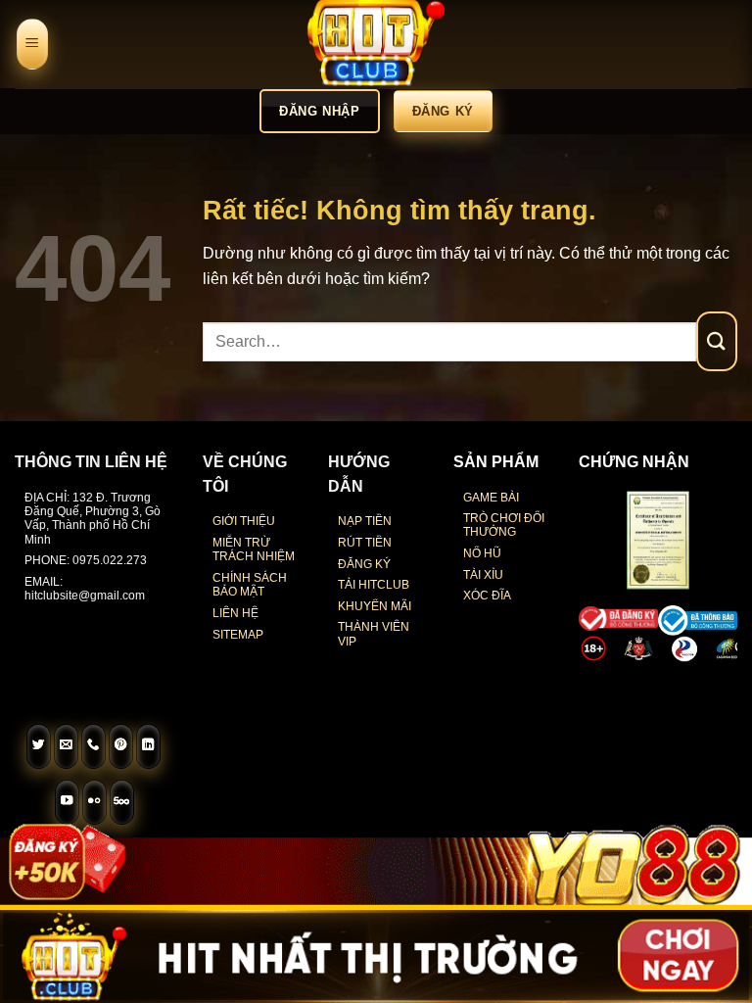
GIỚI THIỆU (243, 521)
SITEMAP (237, 635)
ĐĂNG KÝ (364, 564)
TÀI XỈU (483, 575)
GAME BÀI (491, 497)
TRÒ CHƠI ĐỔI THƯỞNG (503, 525)
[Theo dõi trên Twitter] (39, 747)
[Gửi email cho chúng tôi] (66, 747)
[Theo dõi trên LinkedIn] (149, 747)
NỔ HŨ (482, 553)
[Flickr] (95, 803)
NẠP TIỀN (365, 521)
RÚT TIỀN (365, 542)
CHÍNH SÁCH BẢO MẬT (249, 584)
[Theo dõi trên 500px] (122, 803)
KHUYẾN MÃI (374, 606)
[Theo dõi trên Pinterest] (121, 747)
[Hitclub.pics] (376, 44)
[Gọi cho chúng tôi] (94, 747)
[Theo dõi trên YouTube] (67, 803)
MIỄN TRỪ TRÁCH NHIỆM (253, 549)
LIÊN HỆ (235, 613)
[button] (32, 45)
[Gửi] (716, 341)
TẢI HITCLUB (373, 585)
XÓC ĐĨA (487, 595)
